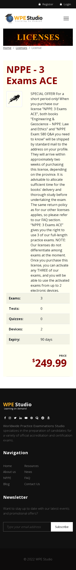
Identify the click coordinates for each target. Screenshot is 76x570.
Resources (31, 466)
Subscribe (62, 527)
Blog (6, 484)
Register (47, 4)
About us (9, 472)
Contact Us (32, 484)
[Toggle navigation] (66, 18)
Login (67, 4)
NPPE (7, 478)
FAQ (27, 478)
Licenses (21, 48)
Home (7, 48)
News (28, 472)
